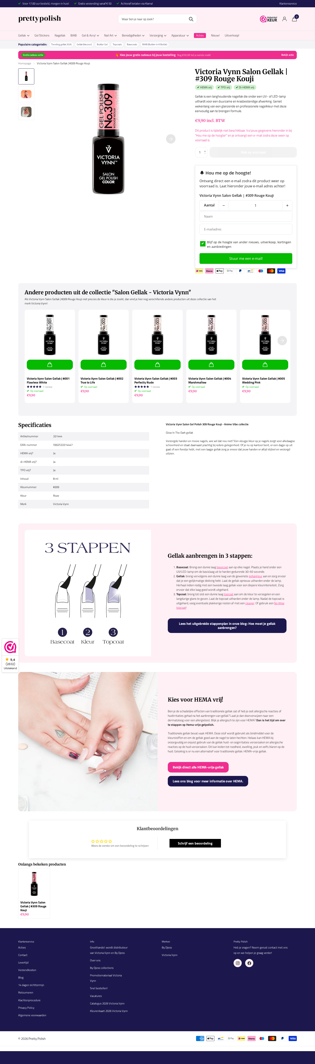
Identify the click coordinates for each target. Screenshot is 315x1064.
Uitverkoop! (232, 35)
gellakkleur (255, 576)
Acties (22, 947)
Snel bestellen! (99, 988)
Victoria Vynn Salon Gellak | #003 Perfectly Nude (155, 380)
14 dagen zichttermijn (31, 985)
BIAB (73, 35)
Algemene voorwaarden (32, 1015)
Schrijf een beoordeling (195, 843)
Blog (21, 977)
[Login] (284, 19)
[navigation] (26, 76)
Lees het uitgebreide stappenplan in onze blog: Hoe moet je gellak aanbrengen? (227, 625)
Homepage (24, 63)
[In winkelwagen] (50, 365)
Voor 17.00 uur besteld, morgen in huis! (45, 3)
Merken (166, 941)
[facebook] (249, 963)
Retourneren (25, 992)
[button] (206, 148)
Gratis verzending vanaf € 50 (94, 3)
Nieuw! (215, 35)
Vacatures (96, 996)
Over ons (95, 960)
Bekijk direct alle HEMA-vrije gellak (198, 767)
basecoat (222, 567)
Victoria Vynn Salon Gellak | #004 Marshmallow (209, 380)
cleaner (249, 603)
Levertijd (23, 962)
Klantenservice (288, 4)
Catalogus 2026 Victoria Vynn (107, 1003)
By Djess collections (102, 968)
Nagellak (60, 35)
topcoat (228, 594)
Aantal (209, 205)
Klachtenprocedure (29, 1000)
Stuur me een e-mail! (246, 258)
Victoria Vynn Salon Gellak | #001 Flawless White (48, 380)
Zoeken (191, 19)
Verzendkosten (27, 970)
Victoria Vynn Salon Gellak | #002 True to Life (102, 380)
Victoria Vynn (169, 955)
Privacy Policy (26, 1007)
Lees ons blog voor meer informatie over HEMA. (208, 781)
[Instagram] (238, 963)
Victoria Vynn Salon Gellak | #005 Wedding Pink (263, 380)
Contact (22, 955)
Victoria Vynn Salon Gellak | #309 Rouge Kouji (33, 906)
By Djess (167, 947)
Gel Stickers (42, 35)
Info (92, 941)
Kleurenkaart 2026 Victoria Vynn (109, 1011)
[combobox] (157, 19)
